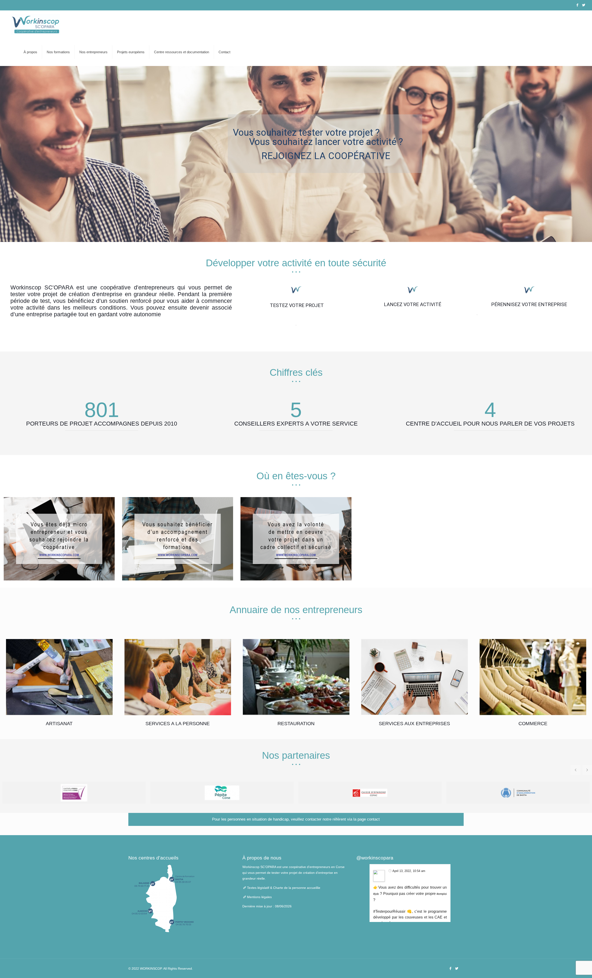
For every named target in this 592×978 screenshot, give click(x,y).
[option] (59, 538)
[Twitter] (583, 5)
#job (376, 894)
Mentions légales (259, 897)
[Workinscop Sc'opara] (35, 24)
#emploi (442, 894)
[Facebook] (577, 5)
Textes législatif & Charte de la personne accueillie (283, 888)
